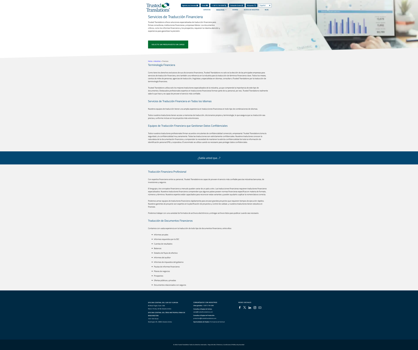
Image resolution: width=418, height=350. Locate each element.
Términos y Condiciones (224, 344)
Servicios (207, 10)
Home (150, 61)
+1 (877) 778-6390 (218, 5)
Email (204, 5)
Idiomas (235, 10)
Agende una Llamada (189, 5)
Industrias (220, 10)
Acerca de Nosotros (251, 10)
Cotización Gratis (235, 5)
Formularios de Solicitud (217, 322)
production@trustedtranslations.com (204, 318)
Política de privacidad (238, 344)
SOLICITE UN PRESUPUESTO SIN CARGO (168, 44)
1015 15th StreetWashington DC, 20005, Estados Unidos (160, 320)
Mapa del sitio (212, 344)
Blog (267, 10)
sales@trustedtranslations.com (203, 312)
